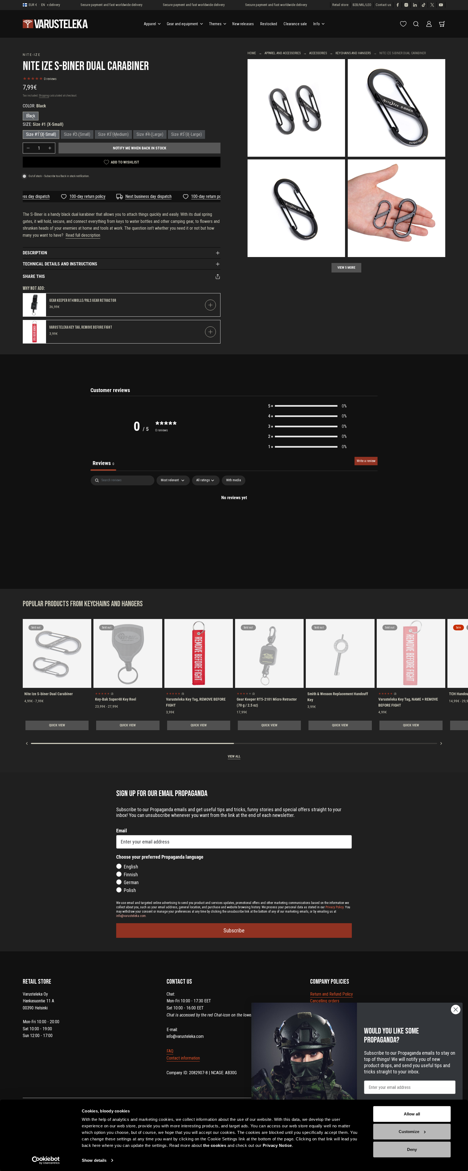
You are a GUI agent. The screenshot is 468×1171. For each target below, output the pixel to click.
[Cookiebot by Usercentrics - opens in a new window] (46, 1160)
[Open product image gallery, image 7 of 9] (296, 108)
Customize (409, 1131)
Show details (94, 1160)
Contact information (183, 1058)
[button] (307, 406)
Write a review (366, 461)
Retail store (340, 5)
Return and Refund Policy (331, 994)
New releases (243, 24)
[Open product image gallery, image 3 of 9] (296, 208)
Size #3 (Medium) (113, 134)
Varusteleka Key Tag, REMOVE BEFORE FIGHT (80, 327)
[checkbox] (233, 480)
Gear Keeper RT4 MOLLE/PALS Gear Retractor (82, 300)
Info (316, 24)
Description (35, 252)
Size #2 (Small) (77, 134)
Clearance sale (295, 24)
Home (252, 53)
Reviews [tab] (103, 463)
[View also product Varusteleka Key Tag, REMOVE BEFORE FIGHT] (34, 331)
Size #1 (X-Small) (41, 134)
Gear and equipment (182, 24)
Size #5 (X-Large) (186, 134)
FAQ (170, 1051)
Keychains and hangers (353, 53)
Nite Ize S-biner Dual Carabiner (48, 694)
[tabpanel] (234, 516)
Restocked (268, 24)
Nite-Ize (32, 54)
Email (121, 830)
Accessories (318, 53)
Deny (412, 1149)
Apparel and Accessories (283, 53)
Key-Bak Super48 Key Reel (115, 699)
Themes (215, 24)
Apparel (150, 24)
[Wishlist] (403, 24)
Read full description (83, 235)
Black (30, 115)
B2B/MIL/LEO (362, 5)
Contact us (383, 5)
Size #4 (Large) (149, 134)
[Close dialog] (455, 1009)
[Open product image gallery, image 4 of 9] (396, 208)
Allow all (412, 1114)
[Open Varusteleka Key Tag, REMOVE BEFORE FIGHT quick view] (210, 331)
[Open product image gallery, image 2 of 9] (396, 108)
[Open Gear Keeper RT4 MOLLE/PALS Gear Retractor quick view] (210, 305)
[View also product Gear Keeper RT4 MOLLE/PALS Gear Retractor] (34, 304)
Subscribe (234, 930)
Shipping (44, 95)
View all (234, 756)
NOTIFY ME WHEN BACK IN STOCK (139, 148)
